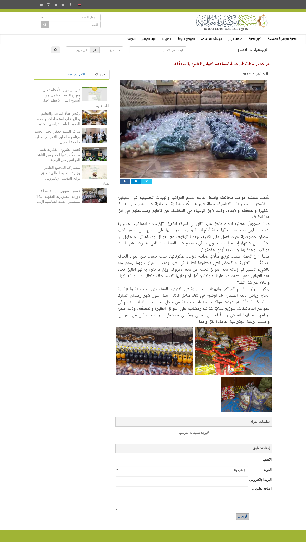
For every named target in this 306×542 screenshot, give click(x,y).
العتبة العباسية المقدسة (281, 38)
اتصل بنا (166, 38)
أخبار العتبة (255, 38)
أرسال (242, 516)
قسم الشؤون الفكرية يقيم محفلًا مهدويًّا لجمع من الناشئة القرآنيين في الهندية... (57, 154)
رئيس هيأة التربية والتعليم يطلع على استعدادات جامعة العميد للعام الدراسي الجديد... (57, 118)
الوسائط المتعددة (211, 38)
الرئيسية (261, 49)
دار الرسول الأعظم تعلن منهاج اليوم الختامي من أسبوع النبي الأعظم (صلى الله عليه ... (75, 97)
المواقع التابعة (186, 38)
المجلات (131, 38)
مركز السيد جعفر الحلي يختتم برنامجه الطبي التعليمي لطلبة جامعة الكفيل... (57, 136)
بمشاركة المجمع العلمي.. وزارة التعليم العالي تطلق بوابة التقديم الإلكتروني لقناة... (75, 175)
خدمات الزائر (235, 38)
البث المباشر (148, 38)
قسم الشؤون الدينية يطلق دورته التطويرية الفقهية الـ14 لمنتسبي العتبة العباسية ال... (58, 196)
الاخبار (243, 49)
